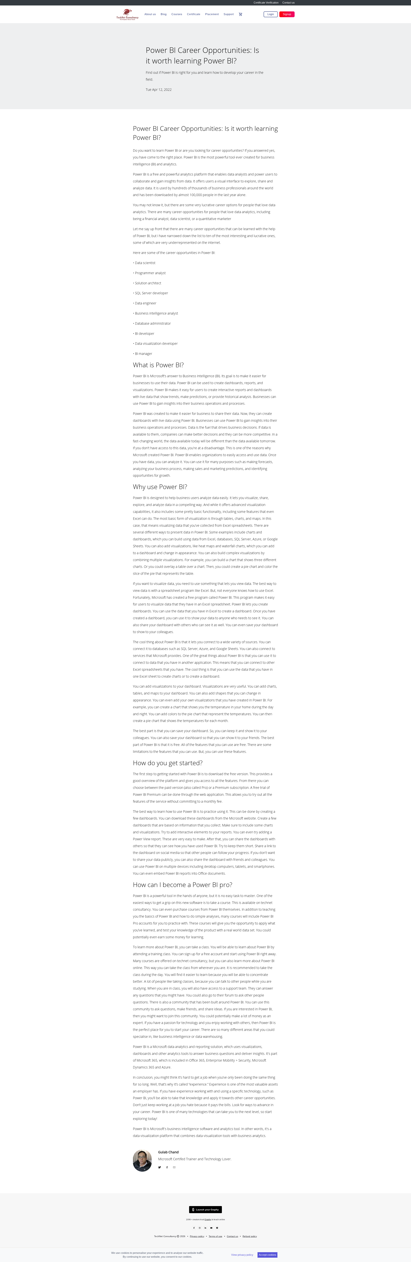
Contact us (288, 2)
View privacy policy (242, 1254)
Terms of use (215, 1236)
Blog (164, 14)
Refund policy (250, 1236)
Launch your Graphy (207, 1209)
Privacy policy (197, 1236)
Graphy (208, 1219)
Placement (212, 14)
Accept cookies (267, 1254)
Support (229, 14)
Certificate (193, 14)
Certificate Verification (266, 2)
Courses (176, 14)
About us (150, 14)
